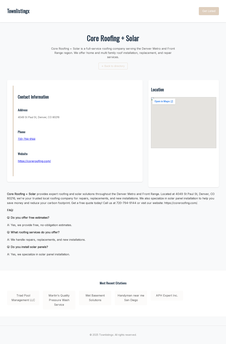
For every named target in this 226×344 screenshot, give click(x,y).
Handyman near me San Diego (131, 298)
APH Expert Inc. (167, 295)
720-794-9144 (26, 139)
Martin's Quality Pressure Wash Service (59, 300)
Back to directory (113, 65)
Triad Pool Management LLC (23, 298)
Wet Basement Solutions (95, 298)
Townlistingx (18, 10)
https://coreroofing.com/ (34, 161)
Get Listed (208, 11)
